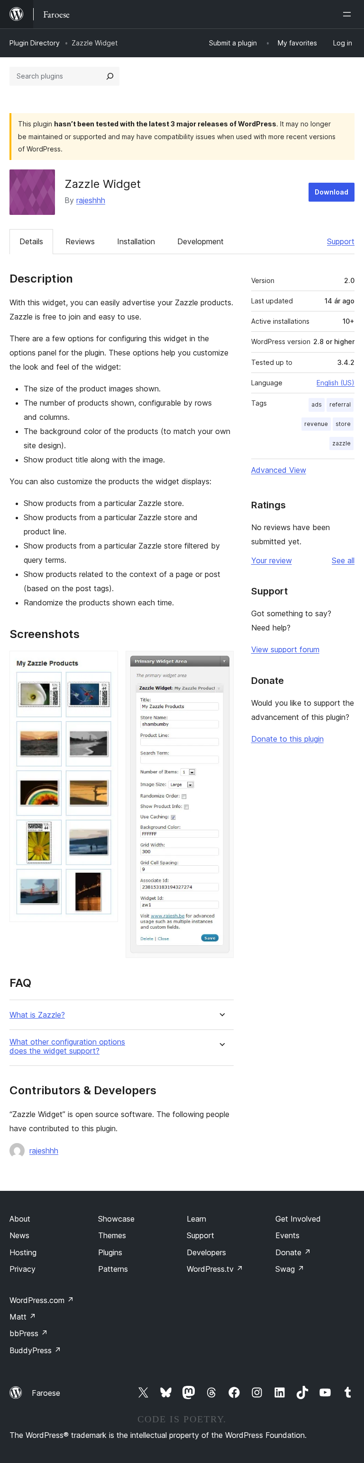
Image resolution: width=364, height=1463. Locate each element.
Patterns (113, 1269)
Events (287, 1235)
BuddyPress (35, 1350)
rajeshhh (90, 200)
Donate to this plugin (287, 739)
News (19, 1235)
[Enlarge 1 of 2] (105, 663)
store (343, 423)
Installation (136, 241)
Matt (22, 1316)
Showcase (116, 1219)
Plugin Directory (34, 43)
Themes (112, 1235)
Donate (293, 1252)
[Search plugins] (109, 76)
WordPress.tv (215, 1269)
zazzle (341, 443)
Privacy (22, 1269)
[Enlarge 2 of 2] (221, 663)
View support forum (285, 649)
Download (331, 192)
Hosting (22, 1252)
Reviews (80, 241)
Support (341, 241)
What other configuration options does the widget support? (67, 1046)
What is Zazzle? (37, 1015)
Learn (196, 1219)
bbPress (28, 1333)
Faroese (46, 1393)
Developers (206, 1252)
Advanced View (278, 470)
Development (200, 241)
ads (316, 404)
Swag (289, 1269)
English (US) (336, 383)
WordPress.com (41, 1300)
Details (31, 241)
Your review (271, 560)
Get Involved (298, 1219)
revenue (316, 423)
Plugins (110, 1252)
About (19, 1219)
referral (340, 404)
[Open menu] (349, 14)
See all (343, 560)
